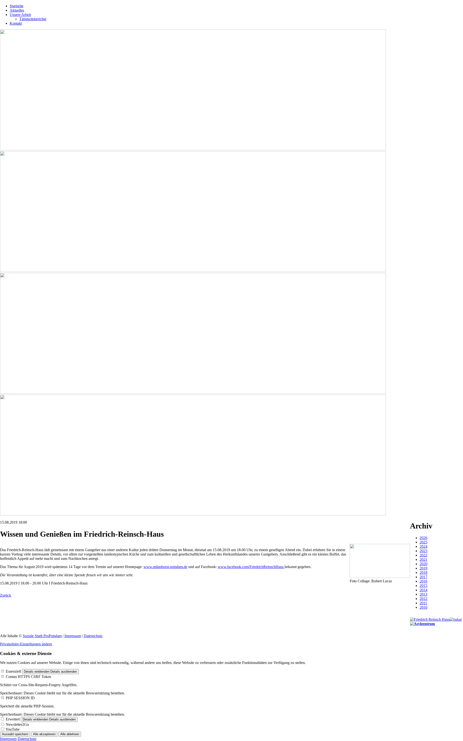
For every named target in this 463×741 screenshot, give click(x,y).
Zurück (5, 595)
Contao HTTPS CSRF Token (28, 677)
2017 (423, 577)
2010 (423, 607)
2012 (423, 599)
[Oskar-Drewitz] (456, 619)
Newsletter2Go (17, 724)
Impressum (72, 636)
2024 (423, 546)
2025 (423, 542)
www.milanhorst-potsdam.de (165, 567)
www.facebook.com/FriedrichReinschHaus (251, 567)
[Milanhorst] (430, 619)
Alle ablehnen (69, 734)
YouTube (13, 729)
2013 (423, 594)
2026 (423, 538)
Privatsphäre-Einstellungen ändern (26, 644)
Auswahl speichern (15, 734)
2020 (423, 564)
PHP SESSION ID (20, 698)
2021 (423, 559)
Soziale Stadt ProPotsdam (42, 636)
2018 (423, 572)
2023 (423, 551)
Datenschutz (93, 636)
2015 (423, 586)
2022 (423, 555)
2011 (423, 603)
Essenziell (13, 671)
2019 (423, 568)
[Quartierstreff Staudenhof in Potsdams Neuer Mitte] (422, 624)
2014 (423, 590)
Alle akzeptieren (44, 734)
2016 (423, 581)
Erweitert (13, 719)
